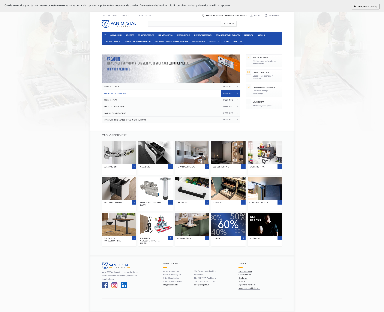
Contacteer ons (144, 16)
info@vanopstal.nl (201, 285)
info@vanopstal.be (170, 285)
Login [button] (257, 16)
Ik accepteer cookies (365, 6)
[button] (115, 35)
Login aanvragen (245, 271)
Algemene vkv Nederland (249, 288)
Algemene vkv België (247, 285)
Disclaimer (243, 278)
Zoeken (230, 24)
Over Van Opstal (109, 16)
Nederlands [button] (274, 16)
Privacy (241, 281)
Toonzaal (127, 16)
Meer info (228, 87)
